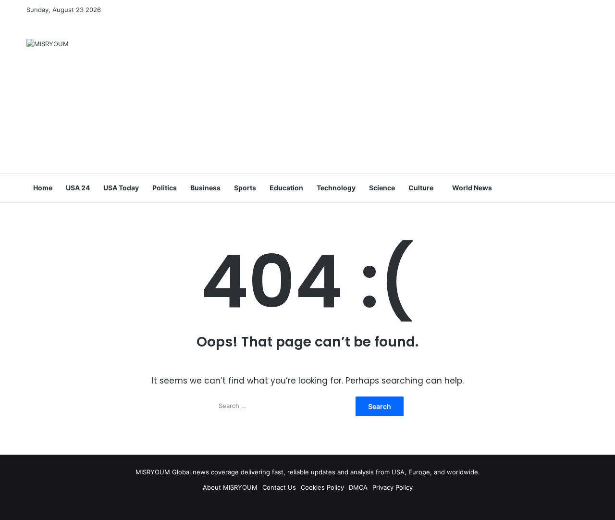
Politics (164, 188)
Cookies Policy (322, 487)
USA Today (121, 188)
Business (205, 188)
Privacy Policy (392, 487)
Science (382, 188)
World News (472, 188)
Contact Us (279, 487)
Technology (336, 188)
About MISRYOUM (230, 487)
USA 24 (78, 188)
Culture (420, 188)
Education (286, 188)
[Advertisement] (404, 96)
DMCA (358, 487)
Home (42, 188)
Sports (245, 188)
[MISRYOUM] (47, 43)
